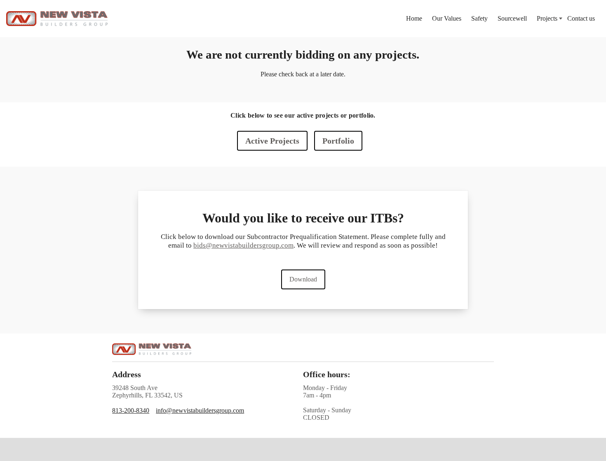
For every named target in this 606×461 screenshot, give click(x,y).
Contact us (581, 18)
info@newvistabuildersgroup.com (200, 410)
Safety (479, 18)
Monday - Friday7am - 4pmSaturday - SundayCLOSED (327, 402)
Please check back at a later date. (303, 74)
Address (126, 374)
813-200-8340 (130, 410)
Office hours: (326, 374)
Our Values (446, 18)
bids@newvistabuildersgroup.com (243, 245)
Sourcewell (512, 18)
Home (414, 18)
